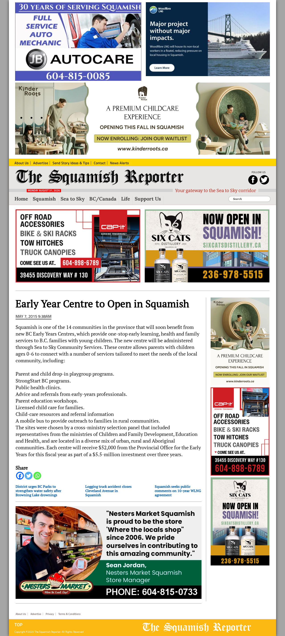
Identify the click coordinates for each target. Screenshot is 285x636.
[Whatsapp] (37, 476)
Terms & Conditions (69, 614)
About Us (21, 614)
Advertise (36, 614)
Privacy (50, 614)
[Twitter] (29, 476)
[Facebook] (20, 476)
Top (18, 625)
